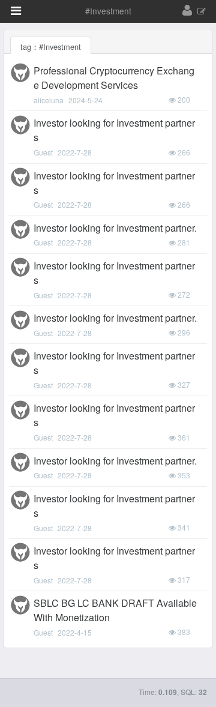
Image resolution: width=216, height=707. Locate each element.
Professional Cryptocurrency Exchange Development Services (114, 78)
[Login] (187, 10)
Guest (43, 152)
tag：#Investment (50, 46)
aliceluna (49, 100)
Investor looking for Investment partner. (115, 228)
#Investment (108, 11)
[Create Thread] (201, 12)
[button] (16, 10)
